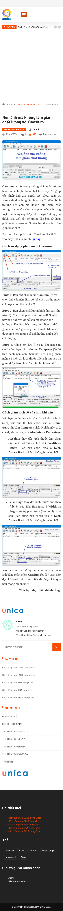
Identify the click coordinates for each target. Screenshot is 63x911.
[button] (55, 27)
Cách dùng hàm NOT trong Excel (17, 682)
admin (36, 129)
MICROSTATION (10, 724)
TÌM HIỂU (6, 762)
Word (23, 857)
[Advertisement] (31, 67)
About (11, 878)
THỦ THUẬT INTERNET (13, 731)
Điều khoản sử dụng (17, 881)
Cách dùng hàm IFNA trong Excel (17, 690)
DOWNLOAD (8, 716)
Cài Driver (9, 850)
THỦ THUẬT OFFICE (11, 739)
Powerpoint (10, 857)
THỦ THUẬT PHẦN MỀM (29, 104)
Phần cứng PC (49, 850)
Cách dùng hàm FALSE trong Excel (33, 27)
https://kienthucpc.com (27, 626)
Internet (33, 850)
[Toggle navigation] (24, 14)
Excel (21, 850)
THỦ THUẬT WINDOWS (13, 754)
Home (9, 104)
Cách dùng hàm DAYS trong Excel (18, 667)
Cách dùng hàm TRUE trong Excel (18, 697)
